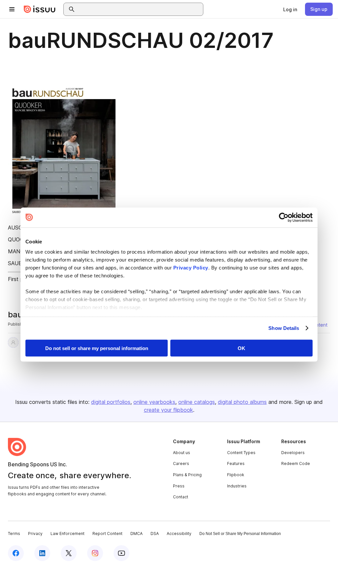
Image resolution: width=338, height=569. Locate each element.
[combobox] (139, 9)
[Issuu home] (39, 9)
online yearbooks (154, 402)
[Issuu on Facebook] (16, 553)
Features (236, 463)
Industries (237, 485)
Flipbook (235, 474)
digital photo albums (242, 402)
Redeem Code (295, 463)
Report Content (107, 533)
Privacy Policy (190, 267)
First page (20, 279)
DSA (155, 533)
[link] (290, 9)
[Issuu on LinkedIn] (42, 553)
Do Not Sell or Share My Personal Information (240, 533)
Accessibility (179, 533)
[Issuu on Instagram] (95, 553)
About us (181, 452)
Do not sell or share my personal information (96, 348)
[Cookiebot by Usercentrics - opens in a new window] (284, 217)
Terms (14, 533)
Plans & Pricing (187, 474)
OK (241, 348)
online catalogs (196, 402)
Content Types (241, 452)
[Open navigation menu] (11, 9)
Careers (181, 463)
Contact (180, 496)
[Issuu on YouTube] (121, 553)
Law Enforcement (67, 533)
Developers (293, 452)
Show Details (283, 328)
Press (179, 485)
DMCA (136, 533)
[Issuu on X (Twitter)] (69, 553)
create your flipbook (168, 410)
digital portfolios (110, 402)
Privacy (35, 533)
